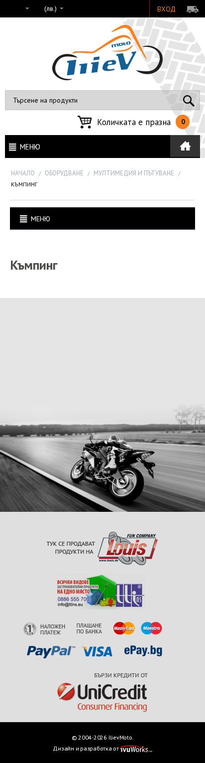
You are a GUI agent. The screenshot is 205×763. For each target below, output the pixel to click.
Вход (166, 8)
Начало (23, 173)
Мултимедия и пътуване (134, 173)
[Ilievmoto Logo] (107, 52)
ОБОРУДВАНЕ (64, 173)
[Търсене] (189, 100)
